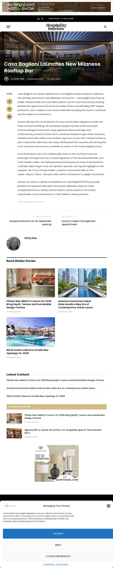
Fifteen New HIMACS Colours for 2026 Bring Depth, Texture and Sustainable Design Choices (28, 304)
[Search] (105, 26)
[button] (108, 505)
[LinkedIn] (9, 116)
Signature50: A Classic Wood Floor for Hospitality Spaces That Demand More (63, 431)
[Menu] (8, 26)
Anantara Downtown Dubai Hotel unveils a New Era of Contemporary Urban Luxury (75, 304)
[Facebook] (9, 101)
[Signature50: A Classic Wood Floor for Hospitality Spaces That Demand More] (14, 433)
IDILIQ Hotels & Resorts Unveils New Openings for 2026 (27, 351)
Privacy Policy (62, 564)
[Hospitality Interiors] (56, 26)
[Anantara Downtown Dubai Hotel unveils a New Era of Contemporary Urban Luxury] (82, 282)
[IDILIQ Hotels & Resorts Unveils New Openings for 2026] (30, 331)
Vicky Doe (18, 79)
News (7, 56)
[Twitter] (9, 109)
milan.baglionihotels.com (31, 201)
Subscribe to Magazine (61, 18)
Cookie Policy (49, 564)
